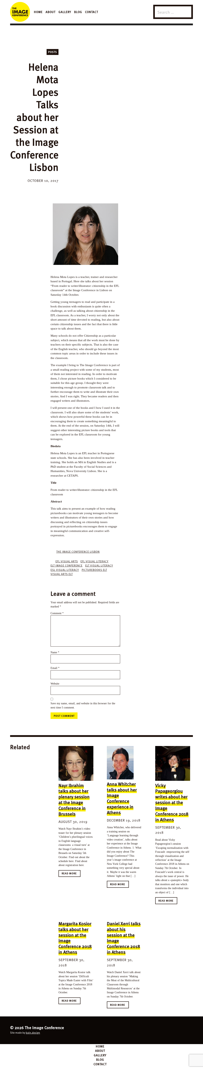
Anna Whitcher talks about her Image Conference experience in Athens (122, 798)
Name (55, 652)
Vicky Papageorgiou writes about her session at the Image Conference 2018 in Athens (172, 802)
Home (38, 12)
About (51, 12)
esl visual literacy (65, 570)
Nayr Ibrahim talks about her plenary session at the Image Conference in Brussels (74, 799)
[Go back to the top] (101, 1029)
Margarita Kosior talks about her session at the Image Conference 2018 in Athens (75, 937)
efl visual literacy (94, 561)
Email (55, 668)
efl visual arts (67, 561)
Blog (78, 12)
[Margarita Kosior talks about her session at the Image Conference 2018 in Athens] (75, 917)
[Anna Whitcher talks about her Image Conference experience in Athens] (124, 762)
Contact (91, 12)
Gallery (64, 12)
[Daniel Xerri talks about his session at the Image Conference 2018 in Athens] (124, 917)
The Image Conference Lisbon (78, 551)
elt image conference (66, 565)
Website (55, 683)
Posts (52, 52)
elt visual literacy (99, 565)
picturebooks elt (94, 570)
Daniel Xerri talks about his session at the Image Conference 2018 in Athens (124, 937)
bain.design (33, 1032)
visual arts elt (62, 574)
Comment (57, 613)
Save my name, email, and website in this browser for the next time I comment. (83, 705)
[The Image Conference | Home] (20, 12)
